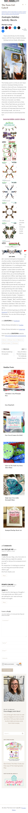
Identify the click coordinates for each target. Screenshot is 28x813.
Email (4, 650)
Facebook (17, 321)
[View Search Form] (25, 4)
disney (4, 340)
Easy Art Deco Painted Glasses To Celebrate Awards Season (21, 353)
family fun (20, 340)
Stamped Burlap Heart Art (13, 530)
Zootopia (4, 312)
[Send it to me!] (14, 751)
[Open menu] (23, 5)
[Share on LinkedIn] (15, 27)
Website (4, 658)
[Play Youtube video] (26, 251)
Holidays (23, 13)
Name (4, 643)
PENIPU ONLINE (7, 584)
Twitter (21, 325)
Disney (20, 11)
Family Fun (8, 13)
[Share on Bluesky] (3, 31)
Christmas (4, 11)
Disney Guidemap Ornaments (7, 351)
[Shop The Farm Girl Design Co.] (14, 780)
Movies (3, 14)
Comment (5, 620)
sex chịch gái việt (7, 549)
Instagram (22, 329)
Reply (4, 575)
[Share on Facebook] (3, 27)
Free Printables (16, 13)
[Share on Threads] (18, 27)
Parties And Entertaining (12, 14)
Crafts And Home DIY (13, 11)
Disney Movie (12, 340)
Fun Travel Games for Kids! (14, 435)
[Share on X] (6, 27)
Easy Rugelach (9, 405)
